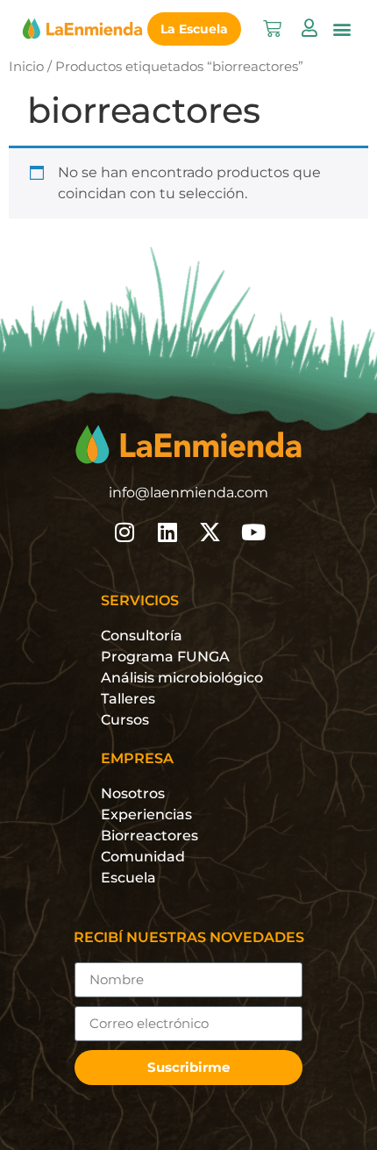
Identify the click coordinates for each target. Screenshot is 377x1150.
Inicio (26, 67)
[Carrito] (272, 28)
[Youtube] (253, 532)
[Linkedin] (167, 532)
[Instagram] (124, 532)
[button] (341, 28)
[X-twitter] (210, 532)
